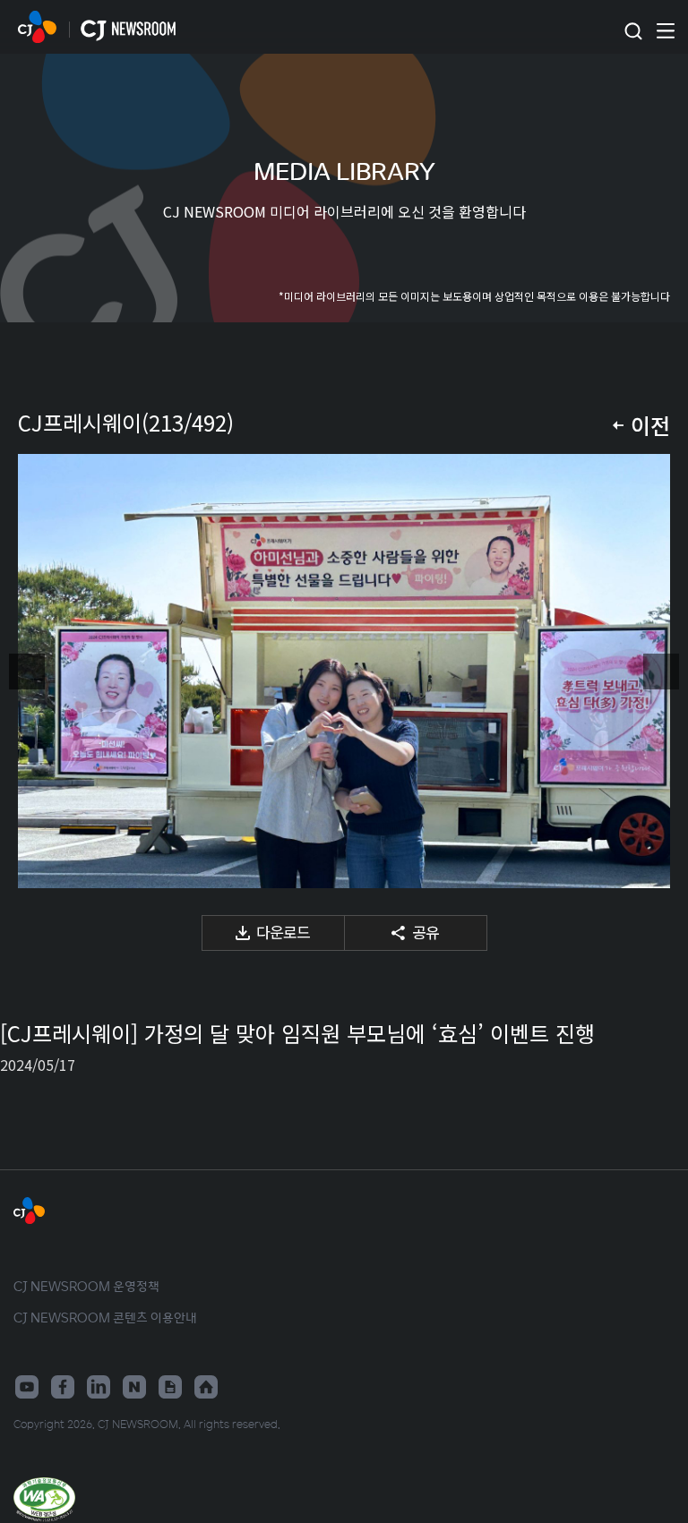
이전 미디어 (27, 671)
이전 (650, 425)
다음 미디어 (661, 671)
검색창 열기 (633, 31)
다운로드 (283, 931)
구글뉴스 (170, 1386)
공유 (425, 931)
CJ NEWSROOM (37, 27)
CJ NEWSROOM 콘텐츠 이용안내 (105, 1317)
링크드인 (98, 1386)
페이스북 (62, 1386)
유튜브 (26, 1386)
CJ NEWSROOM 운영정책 (86, 1286)
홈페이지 (206, 1386)
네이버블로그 (134, 1386)
